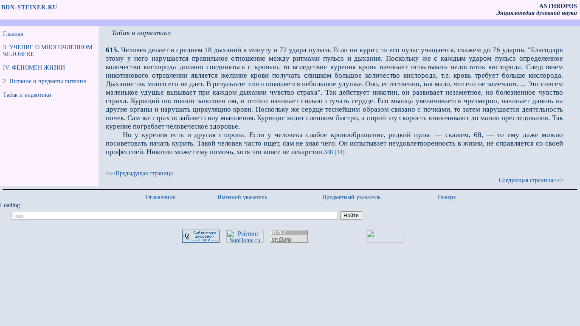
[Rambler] (384, 241)
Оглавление (160, 197)
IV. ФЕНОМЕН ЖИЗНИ (34, 68)
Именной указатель (242, 197)
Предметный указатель (351, 197)
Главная (13, 34)
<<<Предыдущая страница (139, 173)
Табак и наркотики (27, 95)
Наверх (447, 197)
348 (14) (334, 152)
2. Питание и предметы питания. (45, 81)
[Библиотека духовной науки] (201, 241)
